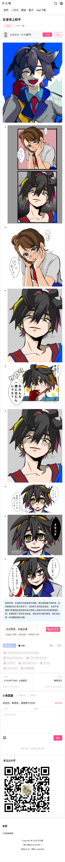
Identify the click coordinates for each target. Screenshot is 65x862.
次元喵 (40, 840)
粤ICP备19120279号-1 (32, 845)
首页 (6, 10)
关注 (48, 35)
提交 (58, 738)
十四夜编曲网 (7, 833)
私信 (58, 35)
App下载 (41, 10)
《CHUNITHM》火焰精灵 (15, 680)
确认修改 (58, 703)
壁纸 (23, 10)
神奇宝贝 (58, 680)
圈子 (31, 10)
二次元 (14, 10)
